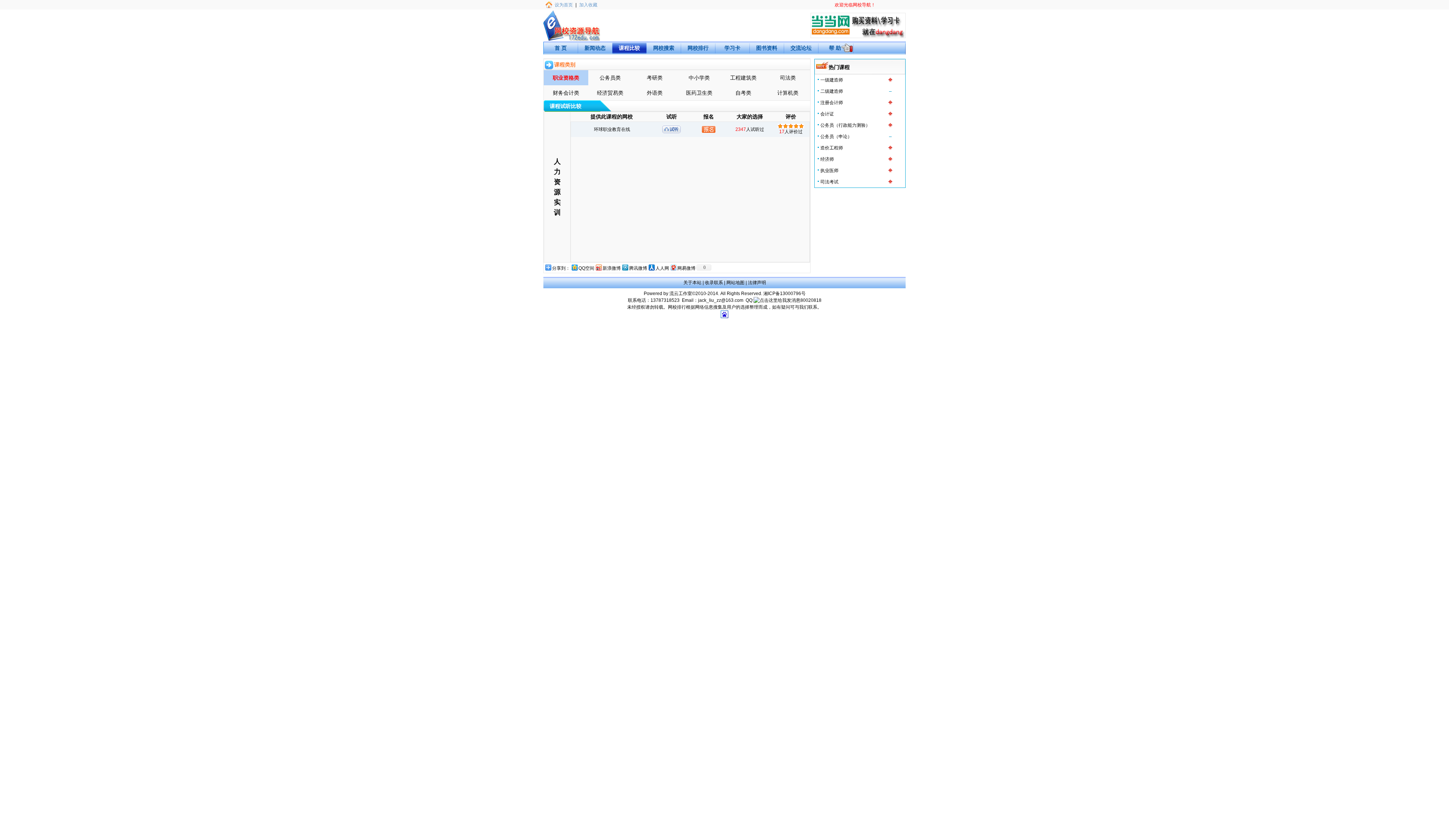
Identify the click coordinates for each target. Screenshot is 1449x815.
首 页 (561, 48)
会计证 (827, 114)
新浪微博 (612, 268)
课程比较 (629, 48)
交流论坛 (801, 48)
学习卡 (732, 48)
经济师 (827, 159)
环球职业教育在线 (612, 129)
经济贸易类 (610, 93)
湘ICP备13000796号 (784, 293)
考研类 (655, 78)
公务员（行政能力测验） (845, 125)
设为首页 (564, 5)
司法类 (788, 78)
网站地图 (735, 282)
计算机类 (787, 93)
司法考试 (829, 182)
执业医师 (829, 170)
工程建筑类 (743, 78)
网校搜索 (663, 48)
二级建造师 (831, 91)
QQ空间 (586, 268)
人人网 (662, 268)
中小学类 (699, 78)
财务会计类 (566, 93)
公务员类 (610, 78)
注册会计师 (831, 102)
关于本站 (692, 282)
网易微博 (686, 268)
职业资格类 (566, 78)
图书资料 (766, 48)
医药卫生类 (699, 93)
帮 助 (835, 48)
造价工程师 (831, 148)
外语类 (655, 93)
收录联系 (714, 282)
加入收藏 (588, 5)
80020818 (810, 300)
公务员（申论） (836, 136)
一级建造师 (831, 80)
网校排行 (698, 48)
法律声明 (757, 282)
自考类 (743, 93)
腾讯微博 (638, 268)
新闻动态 (595, 48)
